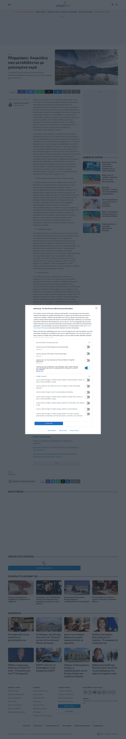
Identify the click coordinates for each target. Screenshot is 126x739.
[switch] (87, 347)
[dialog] (63, 369)
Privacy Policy (74, 430)
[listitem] (63, 343)
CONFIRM (48, 423)
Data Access (63, 430)
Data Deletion (52, 430)
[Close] (97, 309)
